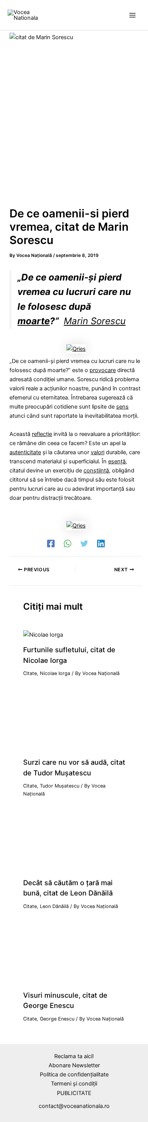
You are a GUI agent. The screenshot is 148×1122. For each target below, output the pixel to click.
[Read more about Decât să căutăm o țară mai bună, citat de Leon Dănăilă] (75, 841)
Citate (30, 673)
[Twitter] (84, 543)
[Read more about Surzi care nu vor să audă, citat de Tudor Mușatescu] (75, 721)
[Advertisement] (74, 127)
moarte (33, 320)
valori (97, 452)
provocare (103, 370)
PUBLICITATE (74, 1093)
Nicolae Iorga (55, 673)
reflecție (42, 434)
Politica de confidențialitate (74, 1074)
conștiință (96, 470)
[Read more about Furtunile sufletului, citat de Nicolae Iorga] (43, 634)
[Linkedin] (101, 543)
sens (122, 406)
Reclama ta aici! (74, 1056)
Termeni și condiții (74, 1083)
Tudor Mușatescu (59, 786)
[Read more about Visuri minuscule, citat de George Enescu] (75, 954)
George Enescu (57, 1019)
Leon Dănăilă (54, 906)
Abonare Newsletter (74, 1065)
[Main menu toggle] (132, 15)
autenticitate (25, 452)
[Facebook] (51, 543)
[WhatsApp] (67, 543)
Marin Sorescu (95, 320)
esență (117, 461)
